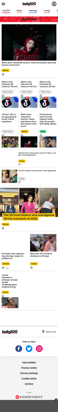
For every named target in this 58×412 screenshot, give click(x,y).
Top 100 (6, 11)
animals (6, 264)
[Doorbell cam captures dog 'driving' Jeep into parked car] (15, 242)
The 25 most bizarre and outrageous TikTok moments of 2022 (29, 217)
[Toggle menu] (4, 4)
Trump (47, 11)
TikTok (5, 224)
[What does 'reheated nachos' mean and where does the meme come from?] (29, 142)
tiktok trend (7, 92)
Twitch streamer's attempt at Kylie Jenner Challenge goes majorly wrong (10, 281)
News (19, 11)
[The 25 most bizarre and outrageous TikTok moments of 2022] (29, 207)
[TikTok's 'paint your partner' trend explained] (9, 176)
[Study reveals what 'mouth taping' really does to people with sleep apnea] (48, 142)
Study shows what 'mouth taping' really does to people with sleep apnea (48, 119)
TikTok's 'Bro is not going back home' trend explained (9, 118)
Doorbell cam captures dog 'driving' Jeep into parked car (13, 256)
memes (5, 70)
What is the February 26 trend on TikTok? (10, 84)
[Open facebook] (18, 348)
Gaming (33, 11)
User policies (29, 362)
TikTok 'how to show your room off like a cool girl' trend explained (37, 154)
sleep (43, 132)
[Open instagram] (39, 348)
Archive (29, 383)
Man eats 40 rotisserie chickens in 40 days (41, 254)
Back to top (51, 332)
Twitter (34, 264)
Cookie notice (29, 378)
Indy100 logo (29, 4)
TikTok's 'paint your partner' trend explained (37, 170)
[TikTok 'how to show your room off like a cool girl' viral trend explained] (9, 158)
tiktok (22, 161)
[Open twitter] (29, 348)
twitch (5, 292)
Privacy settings (29, 373)
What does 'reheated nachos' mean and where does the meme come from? (29, 63)
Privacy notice (29, 367)
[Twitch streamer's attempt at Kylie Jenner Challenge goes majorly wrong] (10, 302)
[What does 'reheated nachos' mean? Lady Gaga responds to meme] (29, 42)
